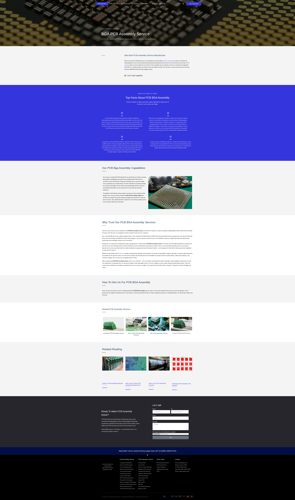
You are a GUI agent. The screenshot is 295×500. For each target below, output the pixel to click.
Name (154, 409)
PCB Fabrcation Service (145, 459)
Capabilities (145, 3)
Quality (136, 3)
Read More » (105, 387)
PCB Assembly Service (127, 459)
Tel (172, 409)
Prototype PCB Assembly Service (113, 333)
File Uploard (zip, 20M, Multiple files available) (163, 432)
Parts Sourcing (114, 3)
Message (154, 421)
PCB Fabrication (125, 3)
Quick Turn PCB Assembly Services (136, 334)
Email (154, 415)
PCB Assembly (102, 3)
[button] (183, 4)
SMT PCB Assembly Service (159, 333)
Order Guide (162, 3)
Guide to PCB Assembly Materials (112, 383)
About (153, 3)
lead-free (121, 253)
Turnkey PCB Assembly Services (182, 333)
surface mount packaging (169, 60)
